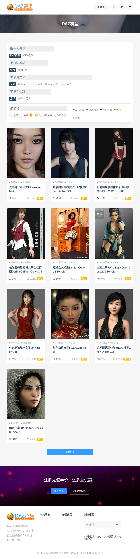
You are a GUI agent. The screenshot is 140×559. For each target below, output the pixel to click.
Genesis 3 (23, 84)
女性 (20, 98)
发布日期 (80, 110)
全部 (12, 70)
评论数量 (107, 110)
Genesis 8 (37, 84)
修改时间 (93, 110)
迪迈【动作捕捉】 (105, 537)
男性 (28, 98)
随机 (118, 110)
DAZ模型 (15, 55)
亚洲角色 (23, 70)
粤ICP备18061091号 (91, 553)
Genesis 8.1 (51, 84)
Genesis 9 (66, 84)
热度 (77, 118)
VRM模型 (28, 55)
